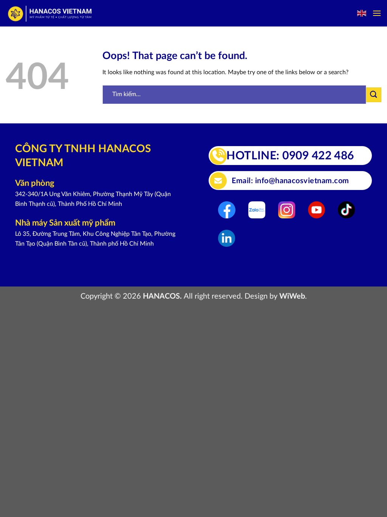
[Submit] (373, 94)
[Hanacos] (50, 13)
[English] (362, 13)
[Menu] (376, 13)
